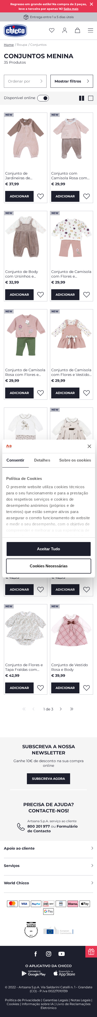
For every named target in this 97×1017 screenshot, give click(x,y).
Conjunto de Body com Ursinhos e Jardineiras (21, 274)
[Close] (91, 4)
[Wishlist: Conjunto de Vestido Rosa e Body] (86, 687)
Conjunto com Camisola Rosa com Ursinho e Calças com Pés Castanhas (71, 175)
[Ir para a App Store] (64, 973)
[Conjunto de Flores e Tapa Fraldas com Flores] (25, 631)
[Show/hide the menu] (90, 31)
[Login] (64, 31)
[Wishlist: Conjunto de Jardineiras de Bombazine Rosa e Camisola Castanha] (40, 196)
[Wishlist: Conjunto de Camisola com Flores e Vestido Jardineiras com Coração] (86, 393)
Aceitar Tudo (48, 549)
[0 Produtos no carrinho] (77, 31)
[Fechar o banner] (89, 446)
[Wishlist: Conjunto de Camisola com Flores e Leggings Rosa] (86, 294)
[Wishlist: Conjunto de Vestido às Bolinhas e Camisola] (40, 589)
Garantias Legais (55, 1000)
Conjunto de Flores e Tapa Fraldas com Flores (24, 667)
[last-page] (70, 709)
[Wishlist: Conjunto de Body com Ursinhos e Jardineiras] (40, 294)
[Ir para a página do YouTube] (61, 954)
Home (9, 45)
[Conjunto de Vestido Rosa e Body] (71, 631)
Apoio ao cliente (19, 848)
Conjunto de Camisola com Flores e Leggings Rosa (71, 274)
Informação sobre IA (38, 1004)
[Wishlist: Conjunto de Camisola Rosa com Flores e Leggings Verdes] (40, 393)
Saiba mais (71, 8)
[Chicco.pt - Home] (15, 30)
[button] (25, 81)
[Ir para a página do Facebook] (36, 954)
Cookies (13, 1004)
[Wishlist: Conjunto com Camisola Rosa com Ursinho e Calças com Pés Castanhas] (86, 196)
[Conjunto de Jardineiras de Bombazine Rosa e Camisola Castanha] (25, 140)
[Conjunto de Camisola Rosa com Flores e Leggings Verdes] (25, 336)
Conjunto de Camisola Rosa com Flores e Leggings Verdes (25, 372)
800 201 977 (38, 826)
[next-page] (59, 709)
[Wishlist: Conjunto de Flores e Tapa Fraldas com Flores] (40, 687)
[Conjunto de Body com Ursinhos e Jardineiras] (25, 238)
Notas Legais (81, 1000)
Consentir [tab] (15, 460)
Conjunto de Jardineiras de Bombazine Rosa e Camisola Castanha (22, 175)
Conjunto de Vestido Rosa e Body (69, 667)
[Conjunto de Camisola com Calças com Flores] (25, 435)
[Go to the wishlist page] (51, 31)
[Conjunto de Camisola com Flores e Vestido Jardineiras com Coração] (71, 336)
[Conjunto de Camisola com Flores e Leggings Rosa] (71, 238)
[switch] (43, 98)
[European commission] (58, 930)
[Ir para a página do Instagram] (49, 954)
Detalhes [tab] (42, 460)
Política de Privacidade (22, 1000)
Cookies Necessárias (49, 566)
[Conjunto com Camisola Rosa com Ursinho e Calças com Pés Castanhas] (71, 140)
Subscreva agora (48, 779)
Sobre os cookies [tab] (75, 460)
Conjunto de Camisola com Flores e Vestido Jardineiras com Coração (71, 372)
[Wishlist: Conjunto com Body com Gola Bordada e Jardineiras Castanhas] (86, 589)
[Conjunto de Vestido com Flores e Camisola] (71, 435)
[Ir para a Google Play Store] (34, 973)
